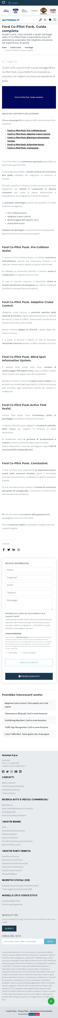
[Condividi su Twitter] (8, 549)
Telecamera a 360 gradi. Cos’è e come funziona (26, 713)
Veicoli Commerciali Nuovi (14, 815)
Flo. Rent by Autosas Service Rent (17, 841)
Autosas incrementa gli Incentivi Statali (20, 885)
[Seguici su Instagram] (11, 771)
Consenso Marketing (13, 633)
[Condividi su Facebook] (3, 549)
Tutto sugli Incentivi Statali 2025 (17, 889)
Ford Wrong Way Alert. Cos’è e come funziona (25, 720)
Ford (4, 827)
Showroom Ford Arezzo (13, 866)
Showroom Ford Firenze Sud (15, 863)
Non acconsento (29, 653)
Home (4, 47)
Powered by (23, 1014)
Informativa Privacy (22, 637)
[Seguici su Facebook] (3, 771)
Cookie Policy (11, 1011)
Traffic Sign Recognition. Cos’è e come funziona (26, 727)
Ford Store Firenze (10, 856)
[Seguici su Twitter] (7, 771)
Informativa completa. (41, 628)
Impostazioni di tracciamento (41, 1011)
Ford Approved (8, 811)
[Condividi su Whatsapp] (18, 549)
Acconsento (12, 653)
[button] (29, 633)
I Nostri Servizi (9, 793)
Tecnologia (29, 47)
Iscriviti (9, 928)
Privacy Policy (23, 1011)
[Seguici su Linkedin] (20, 771)
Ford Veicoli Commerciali (13, 830)
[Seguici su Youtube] (16, 771)
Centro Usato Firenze (12, 870)
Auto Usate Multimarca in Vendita (17, 808)
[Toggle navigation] (55, 19)
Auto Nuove (7, 805)
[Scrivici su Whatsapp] (51, 1001)
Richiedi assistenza (11, 789)
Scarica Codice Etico (11, 900)
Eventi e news (15, 47)
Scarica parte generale (12, 904)
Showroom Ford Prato (12, 859)
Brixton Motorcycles (11, 844)
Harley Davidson (9, 834)
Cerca (50, 941)
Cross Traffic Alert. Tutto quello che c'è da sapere (27, 734)
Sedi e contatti (9, 782)
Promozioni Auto (30, 676)
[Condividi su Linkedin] (13, 549)
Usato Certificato (10, 837)
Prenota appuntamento (13, 786)
